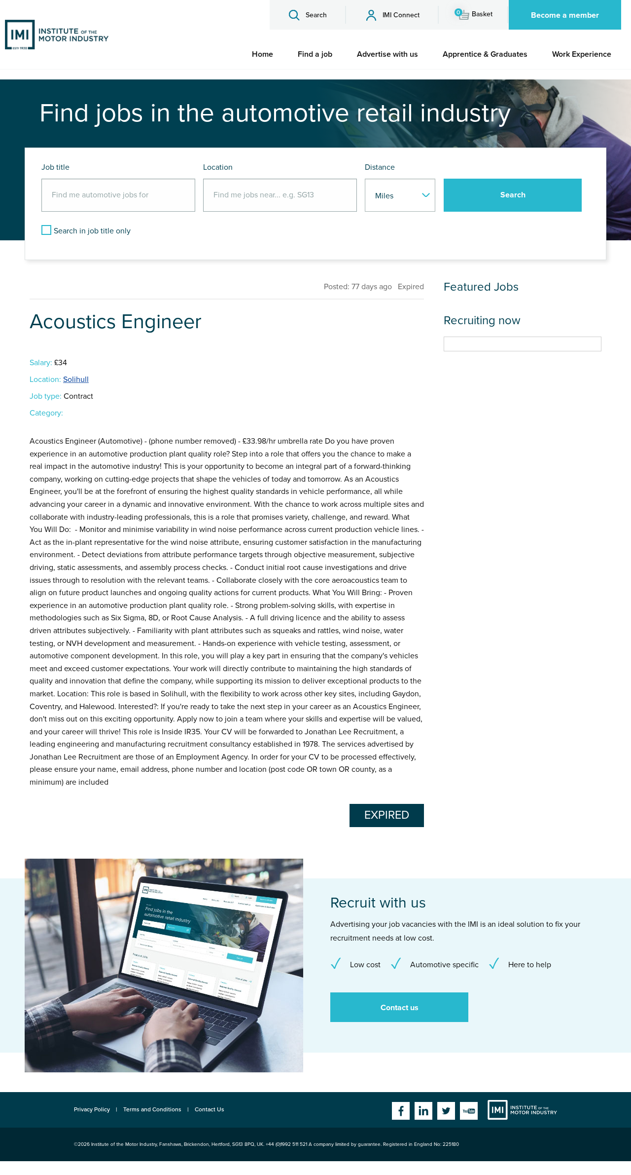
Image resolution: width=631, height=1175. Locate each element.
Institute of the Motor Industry (522, 1110)
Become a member (565, 15)
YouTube (469, 1111)
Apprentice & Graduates (485, 54)
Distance (380, 167)
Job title (55, 167)
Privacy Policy (92, 1109)
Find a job (315, 54)
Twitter (446, 1111)
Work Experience (581, 54)
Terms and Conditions (152, 1109)
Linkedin (423, 1111)
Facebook (401, 1111)
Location (218, 167)
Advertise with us (387, 54)
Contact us (400, 1008)
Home (262, 54)
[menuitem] (262, 54)
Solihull (76, 379)
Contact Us (209, 1109)
